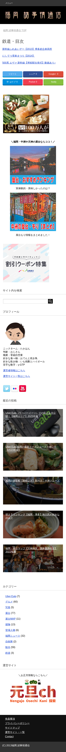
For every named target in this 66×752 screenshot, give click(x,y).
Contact (9, 736)
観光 (7, 647)
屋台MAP (10, 618)
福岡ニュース (12, 636)
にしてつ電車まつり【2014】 (18, 55)
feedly (53, 82)
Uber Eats (10, 596)
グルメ (9, 601)
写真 (7, 607)
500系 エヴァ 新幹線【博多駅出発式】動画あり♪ (29, 62)
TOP (15, 30)
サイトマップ (12, 727)
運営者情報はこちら (14, 370)
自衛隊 (9, 641)
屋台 (7, 613)
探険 (7, 624)
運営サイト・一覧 (15, 732)
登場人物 (10, 630)
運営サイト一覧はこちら (16, 376)
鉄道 (7, 653)
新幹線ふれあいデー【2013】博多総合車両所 (27, 49)
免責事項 (10, 719)
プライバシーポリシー (17, 723)
